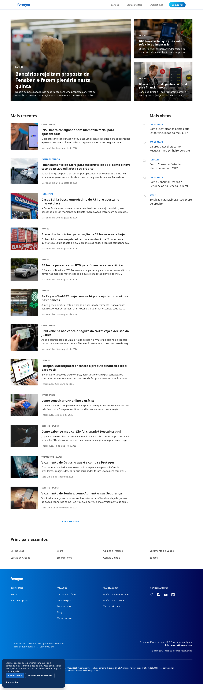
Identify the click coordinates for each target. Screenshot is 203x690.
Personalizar (12, 682)
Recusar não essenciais (40, 675)
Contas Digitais (111, 557)
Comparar (177, 4)
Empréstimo (47, 194)
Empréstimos (64, 557)
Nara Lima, (46, 476)
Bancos (19, 67)
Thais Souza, (47, 383)
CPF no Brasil (48, 124)
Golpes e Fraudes (50, 426)
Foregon (46, 360)
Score (60, 550)
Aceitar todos (15, 675)
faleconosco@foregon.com (178, 645)
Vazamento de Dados (51, 457)
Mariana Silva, (48, 148)
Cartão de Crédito (50, 159)
